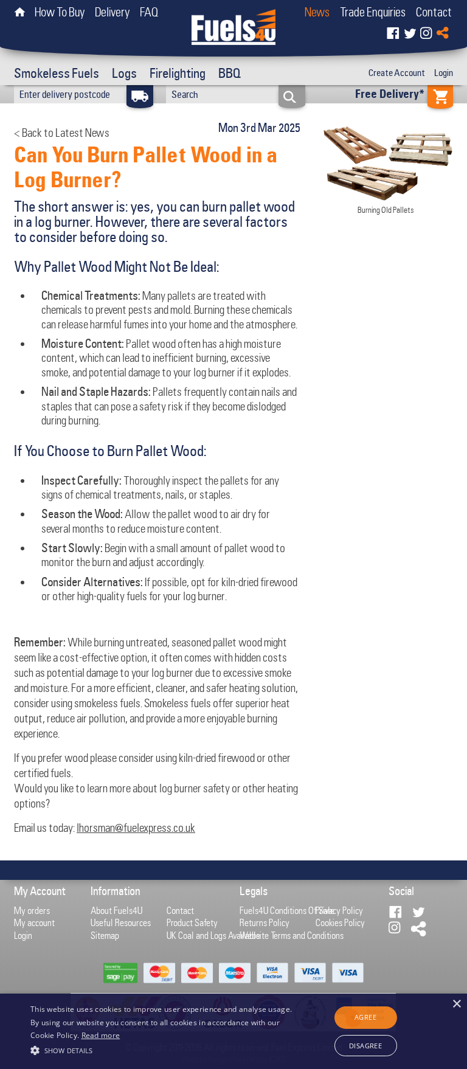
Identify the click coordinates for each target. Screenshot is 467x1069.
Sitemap (105, 935)
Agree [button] (365, 1017)
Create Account (396, 73)
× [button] (456, 1004)
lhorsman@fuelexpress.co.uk (136, 827)
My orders (32, 910)
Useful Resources (121, 922)
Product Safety (192, 922)
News (317, 11)
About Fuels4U (116, 910)
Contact (434, 11)
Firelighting (178, 73)
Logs (124, 73)
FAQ (149, 11)
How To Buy (60, 11)
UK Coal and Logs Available (213, 935)
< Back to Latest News (61, 132)
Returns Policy (264, 922)
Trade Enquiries (373, 11)
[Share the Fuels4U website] (443, 30)
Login (443, 73)
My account (34, 922)
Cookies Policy (340, 922)
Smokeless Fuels (56, 73)
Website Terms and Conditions (292, 935)
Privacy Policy (339, 910)
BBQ (229, 73)
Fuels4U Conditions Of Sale (287, 910)
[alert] (233, 1031)
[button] (162, 1049)
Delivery (112, 11)
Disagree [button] (365, 1045)
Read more (100, 1035)
